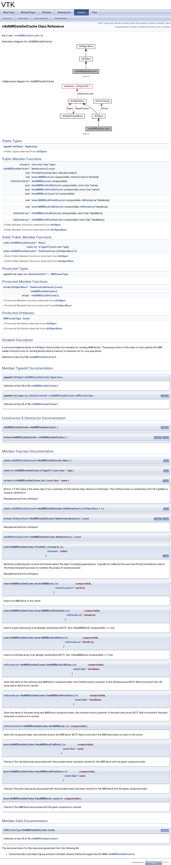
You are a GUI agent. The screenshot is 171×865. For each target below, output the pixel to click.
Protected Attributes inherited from (30, 323)
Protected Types (163, 23)
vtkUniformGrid (79, 177)
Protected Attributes (146, 27)
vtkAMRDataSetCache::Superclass (43, 377)
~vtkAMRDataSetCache (43, 295)
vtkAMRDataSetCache (15, 168)
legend (85, 76)
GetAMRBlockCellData (44, 213)
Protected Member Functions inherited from (35, 300)
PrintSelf (37, 173)
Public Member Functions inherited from (32, 224)
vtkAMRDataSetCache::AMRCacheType (71, 395)
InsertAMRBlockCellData (45, 206)
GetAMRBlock (39, 181)
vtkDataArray (88, 200)
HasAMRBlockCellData (44, 185)
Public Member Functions (119, 23)
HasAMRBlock (39, 193)
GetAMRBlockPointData (45, 219)
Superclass (31, 146)
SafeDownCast (47, 251)
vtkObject (17, 146)
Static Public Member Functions (143, 23)
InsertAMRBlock (41, 177)
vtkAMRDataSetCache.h (28, 35)
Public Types (103, 23)
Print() (139, 564)
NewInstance (39, 168)
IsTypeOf (44, 247)
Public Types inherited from (25, 151)
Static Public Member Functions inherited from (36, 256)
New (41, 242)
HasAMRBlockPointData (45, 189)
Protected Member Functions (126, 27)
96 (23, 838)
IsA (33, 164)
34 (21, 357)
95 (23, 404)
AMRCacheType (59, 274)
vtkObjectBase (58, 229)
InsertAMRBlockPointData (46, 200)
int (28, 164)
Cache (26, 318)
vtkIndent (63, 173)
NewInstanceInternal (41, 287)
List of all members (162, 27)
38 (23, 385)
